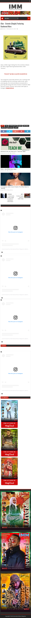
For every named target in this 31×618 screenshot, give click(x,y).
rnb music (4, 127)
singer (16, 127)
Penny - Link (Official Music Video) (8, 169)
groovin (20, 125)
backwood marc (12, 125)
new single (26, 125)
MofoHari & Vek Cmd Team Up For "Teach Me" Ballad (13, 151)
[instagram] (29, 1)
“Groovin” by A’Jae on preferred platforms (15, 74)
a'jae (6, 125)
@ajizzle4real (10, 88)
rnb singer (10, 127)
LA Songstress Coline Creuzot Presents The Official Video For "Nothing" (15, 187)
